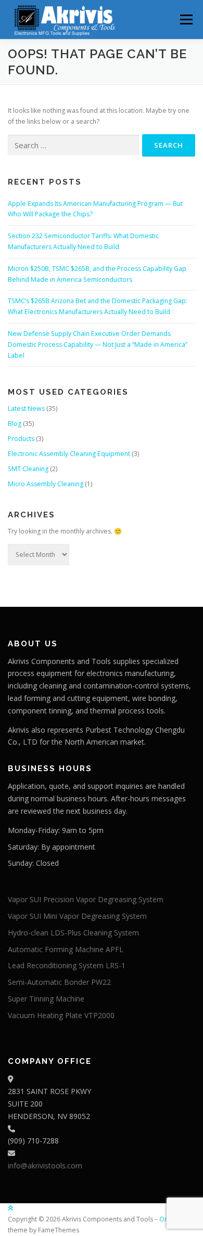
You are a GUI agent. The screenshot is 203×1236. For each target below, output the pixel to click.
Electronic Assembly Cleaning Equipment (69, 453)
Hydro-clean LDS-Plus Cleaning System (73, 933)
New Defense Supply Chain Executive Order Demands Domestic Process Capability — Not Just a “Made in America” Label (97, 344)
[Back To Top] (11, 1208)
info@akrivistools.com (45, 1165)
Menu (185, 19)
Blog (14, 423)
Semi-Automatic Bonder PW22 (59, 982)
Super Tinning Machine (46, 999)
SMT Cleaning (28, 468)
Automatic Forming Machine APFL (65, 949)
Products (21, 438)
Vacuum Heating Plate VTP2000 (61, 1015)
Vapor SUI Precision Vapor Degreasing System (85, 899)
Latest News (26, 408)
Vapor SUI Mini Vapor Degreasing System (77, 916)
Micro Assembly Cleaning (45, 483)
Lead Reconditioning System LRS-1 (66, 965)
